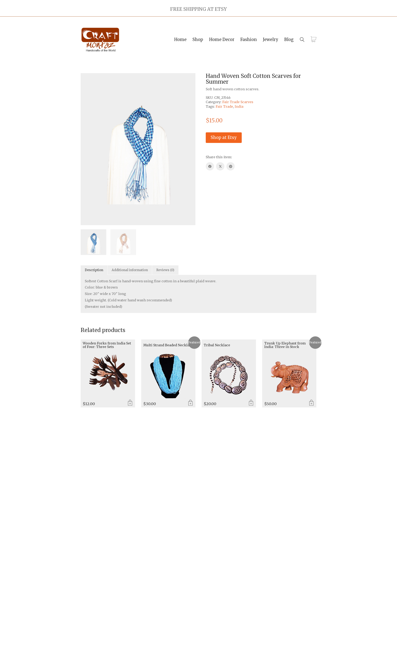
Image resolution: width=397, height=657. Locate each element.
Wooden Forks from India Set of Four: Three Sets (107, 345)
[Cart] (313, 39)
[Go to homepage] (100, 39)
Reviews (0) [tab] (165, 270)
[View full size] (86, 79)
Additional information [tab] (130, 270)
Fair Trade (224, 106)
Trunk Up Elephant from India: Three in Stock (285, 345)
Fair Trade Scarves (237, 102)
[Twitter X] (220, 166)
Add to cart (130, 403)
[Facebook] (210, 166)
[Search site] (302, 40)
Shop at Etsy (224, 137)
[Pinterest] (230, 166)
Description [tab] (94, 270)
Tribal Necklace (217, 345)
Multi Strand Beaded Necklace (168, 345)
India (239, 106)
